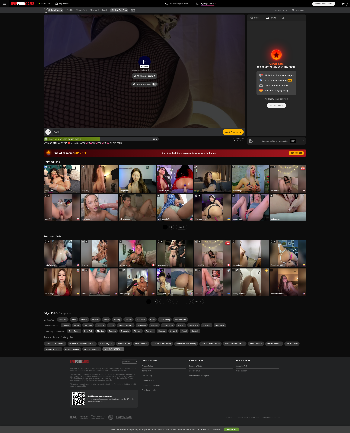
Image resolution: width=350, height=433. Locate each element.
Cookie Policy (202, 429)
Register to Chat (276, 105)
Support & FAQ (241, 366)
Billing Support (241, 371)
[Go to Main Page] (22, 3)
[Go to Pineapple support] (111, 417)
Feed (104, 10)
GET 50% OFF (296, 153)
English (127, 361)
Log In (342, 4)
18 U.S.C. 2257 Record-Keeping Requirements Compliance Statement (252, 417)
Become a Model (195, 366)
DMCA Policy (147, 376)
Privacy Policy (147, 366)
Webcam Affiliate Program (199, 376)
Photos (94, 10)
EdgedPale (50, 313)
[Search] (197, 4)
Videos (81, 10)
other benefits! (281, 99)
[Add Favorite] (48, 132)
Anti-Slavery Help (149, 390)
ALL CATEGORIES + (113, 349)
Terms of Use (147, 371)
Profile (70, 10)
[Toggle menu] (4, 3)
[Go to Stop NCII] (124, 417)
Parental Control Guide (151, 385)
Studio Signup (194, 371)
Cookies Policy (148, 380)
